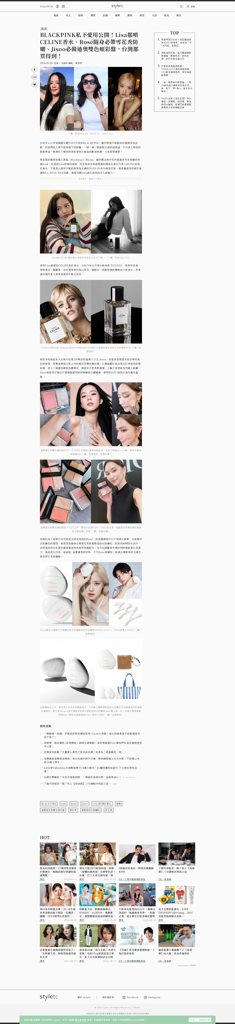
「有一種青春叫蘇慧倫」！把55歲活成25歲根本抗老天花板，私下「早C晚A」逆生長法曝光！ (176, 86)
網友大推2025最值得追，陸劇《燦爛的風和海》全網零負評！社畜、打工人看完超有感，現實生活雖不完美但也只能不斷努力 (97, 871)
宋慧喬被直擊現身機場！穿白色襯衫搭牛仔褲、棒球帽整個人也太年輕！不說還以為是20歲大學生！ (92, 760)
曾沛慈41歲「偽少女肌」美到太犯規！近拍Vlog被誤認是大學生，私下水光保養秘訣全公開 (97, 953)
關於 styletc (84, 997)
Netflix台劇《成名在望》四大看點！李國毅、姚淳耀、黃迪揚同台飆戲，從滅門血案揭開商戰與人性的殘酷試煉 (176, 103)
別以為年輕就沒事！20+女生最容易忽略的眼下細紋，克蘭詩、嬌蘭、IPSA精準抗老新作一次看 (58, 912)
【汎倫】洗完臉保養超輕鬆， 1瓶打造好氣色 (136, 951)
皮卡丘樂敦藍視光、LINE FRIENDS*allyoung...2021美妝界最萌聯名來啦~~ (175, 912)
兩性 (142, 15)
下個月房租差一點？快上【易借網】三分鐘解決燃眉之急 (176, 869)
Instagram (154, 997)
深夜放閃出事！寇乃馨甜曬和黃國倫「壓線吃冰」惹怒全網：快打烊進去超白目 (176, 56)
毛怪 (154, 15)
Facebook (132, 997)
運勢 (129, 15)
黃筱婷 (78, 63)
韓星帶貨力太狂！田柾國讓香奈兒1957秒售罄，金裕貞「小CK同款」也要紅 (176, 42)
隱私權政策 (81, 1019)
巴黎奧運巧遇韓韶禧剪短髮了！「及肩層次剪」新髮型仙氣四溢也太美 (58, 953)
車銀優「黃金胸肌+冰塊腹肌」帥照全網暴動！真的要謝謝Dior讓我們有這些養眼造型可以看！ (93, 744)
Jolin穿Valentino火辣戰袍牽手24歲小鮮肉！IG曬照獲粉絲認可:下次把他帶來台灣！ (90, 769)
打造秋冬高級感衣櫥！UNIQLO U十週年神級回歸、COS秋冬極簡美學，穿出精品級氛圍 (176, 70)
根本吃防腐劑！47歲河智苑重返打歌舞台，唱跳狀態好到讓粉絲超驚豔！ (58, 871)
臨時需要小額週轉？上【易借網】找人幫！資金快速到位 (175, 951)
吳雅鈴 (64, 63)
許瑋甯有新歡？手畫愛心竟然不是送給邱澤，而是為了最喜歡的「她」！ (85, 752)
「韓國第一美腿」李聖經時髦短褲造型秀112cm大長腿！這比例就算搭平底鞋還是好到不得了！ (92, 735)
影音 (166, 15)
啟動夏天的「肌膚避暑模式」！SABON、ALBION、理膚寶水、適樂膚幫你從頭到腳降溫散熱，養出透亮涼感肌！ (97, 912)
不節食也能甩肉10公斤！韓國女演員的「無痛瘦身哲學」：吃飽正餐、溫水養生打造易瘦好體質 (137, 912)
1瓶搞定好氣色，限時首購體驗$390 (136, 869)
